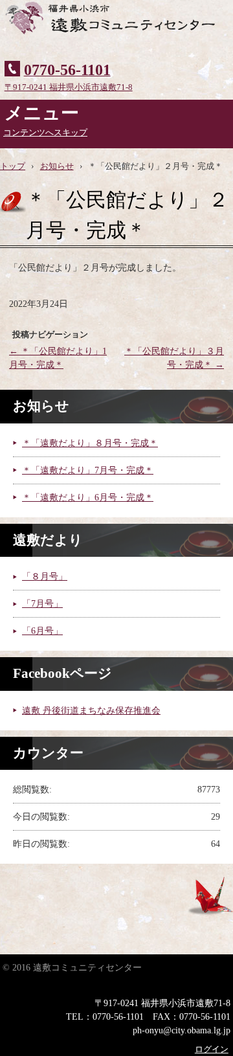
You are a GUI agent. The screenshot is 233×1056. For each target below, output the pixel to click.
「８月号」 (44, 576)
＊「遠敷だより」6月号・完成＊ (87, 497)
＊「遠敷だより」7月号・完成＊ (87, 470)
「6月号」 (42, 631)
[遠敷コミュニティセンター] (116, 26)
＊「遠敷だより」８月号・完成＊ (90, 443)
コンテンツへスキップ (45, 132)
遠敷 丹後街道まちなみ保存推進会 (91, 710)
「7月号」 (42, 604)
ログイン (211, 1049)
